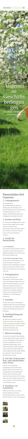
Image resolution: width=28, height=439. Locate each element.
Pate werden (11, 114)
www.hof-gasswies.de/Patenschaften (15, 323)
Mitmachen (18, 112)
